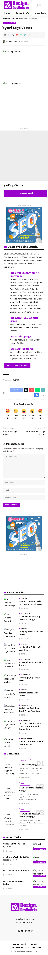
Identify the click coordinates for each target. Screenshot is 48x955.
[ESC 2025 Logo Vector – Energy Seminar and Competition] (10, 724)
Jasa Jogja (25, 613)
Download (26, 193)
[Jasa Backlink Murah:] (6, 349)
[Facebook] (16, 931)
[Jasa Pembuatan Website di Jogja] (10, 663)
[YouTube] (22, 931)
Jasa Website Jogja (23, 246)
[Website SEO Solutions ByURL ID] (39, 846)
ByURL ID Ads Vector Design (16, 870)
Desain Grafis (9, 22)
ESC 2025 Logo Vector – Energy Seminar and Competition (30, 726)
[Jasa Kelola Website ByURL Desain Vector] (39, 859)
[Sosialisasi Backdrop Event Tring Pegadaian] (10, 709)
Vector (24, 598)
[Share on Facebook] (8, 35)
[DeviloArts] (16, 5)
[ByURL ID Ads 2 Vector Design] (39, 884)
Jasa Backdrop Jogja (28, 764)
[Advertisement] (24, 156)
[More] (32, 35)
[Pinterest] (25, 931)
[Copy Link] (24, 35)
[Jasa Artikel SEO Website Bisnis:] (6, 318)
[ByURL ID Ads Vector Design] (39, 873)
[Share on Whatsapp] (20, 35)
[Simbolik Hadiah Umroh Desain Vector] (10, 743)
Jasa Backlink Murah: (22, 349)
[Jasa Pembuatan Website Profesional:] (6, 273)
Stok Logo (25, 628)
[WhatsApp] (31, 931)
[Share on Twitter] (12, 35)
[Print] (28, 35)
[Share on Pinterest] (16, 35)
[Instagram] (28, 931)
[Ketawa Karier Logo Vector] (10, 694)
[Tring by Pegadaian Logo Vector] (10, 633)
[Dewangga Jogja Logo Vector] (10, 679)
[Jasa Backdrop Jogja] (10, 769)
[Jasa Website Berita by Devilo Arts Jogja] (10, 618)
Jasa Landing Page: (20, 336)
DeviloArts (13, 41)
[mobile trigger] (43, 5)
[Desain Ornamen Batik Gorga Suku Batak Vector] (10, 602)
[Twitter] (19, 931)
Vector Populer (15, 592)
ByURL (16, 380)
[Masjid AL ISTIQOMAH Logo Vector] (10, 648)
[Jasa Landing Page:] (6, 337)
